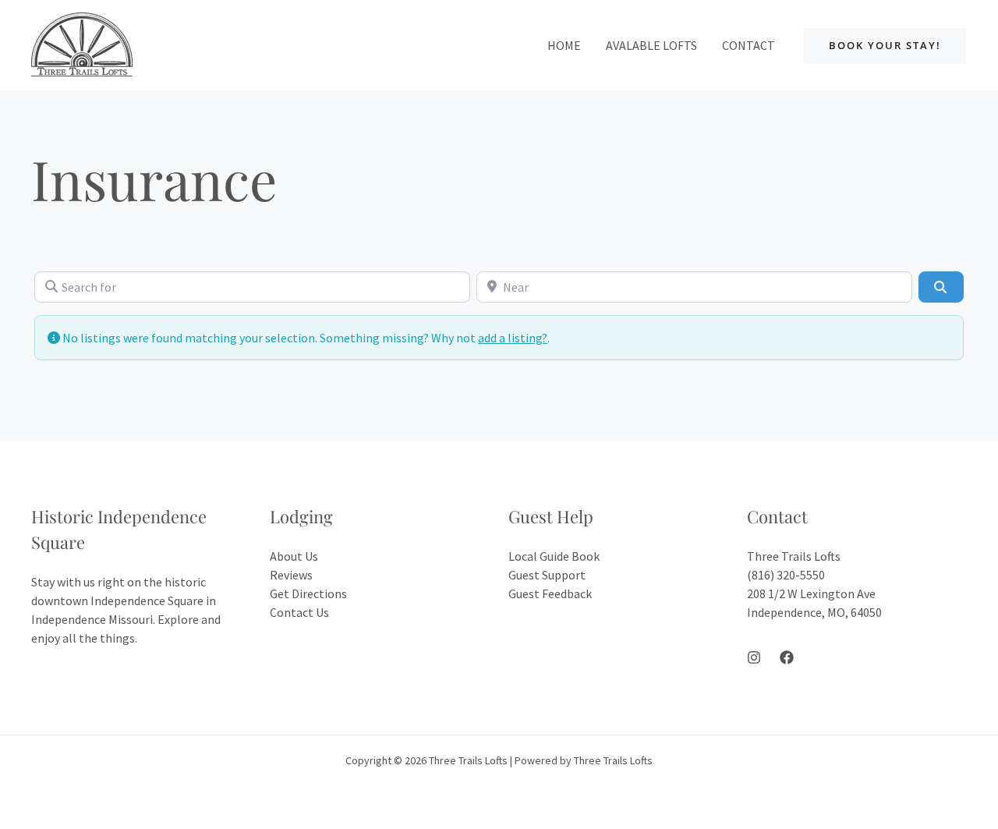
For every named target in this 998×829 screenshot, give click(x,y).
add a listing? (512, 337)
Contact (748, 45)
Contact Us (299, 612)
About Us (294, 556)
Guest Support (547, 575)
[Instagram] (754, 657)
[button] (885, 45)
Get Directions (308, 593)
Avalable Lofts (651, 45)
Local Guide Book (554, 556)
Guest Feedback (550, 593)
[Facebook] (787, 657)
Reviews (291, 575)
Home (564, 45)
